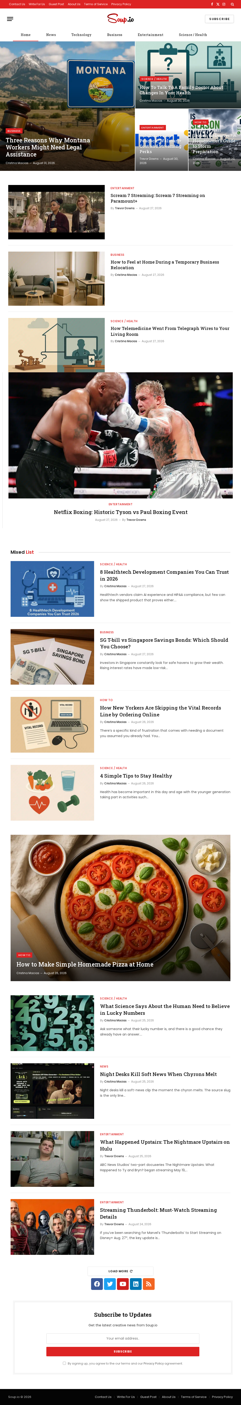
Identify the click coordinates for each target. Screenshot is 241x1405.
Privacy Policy (121, 4)
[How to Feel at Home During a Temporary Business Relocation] (56, 279)
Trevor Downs (149, 159)
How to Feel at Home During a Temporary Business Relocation (165, 264)
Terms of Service (96, 4)
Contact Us (17, 4)
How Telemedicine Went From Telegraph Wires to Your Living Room (170, 331)
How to (201, 122)
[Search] (232, 4)
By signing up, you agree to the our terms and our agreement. (125, 1363)
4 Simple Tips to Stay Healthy (136, 775)
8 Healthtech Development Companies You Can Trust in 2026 (164, 575)
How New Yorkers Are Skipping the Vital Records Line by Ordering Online (160, 711)
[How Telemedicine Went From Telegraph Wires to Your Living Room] (56, 345)
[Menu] (10, 19)
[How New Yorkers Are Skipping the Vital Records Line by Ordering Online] (52, 725)
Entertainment (150, 34)
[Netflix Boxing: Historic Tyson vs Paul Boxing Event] (120, 435)
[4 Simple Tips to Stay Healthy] (52, 793)
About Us (74, 4)
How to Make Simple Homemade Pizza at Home (84, 964)
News (51, 34)
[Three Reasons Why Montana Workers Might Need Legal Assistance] (67, 106)
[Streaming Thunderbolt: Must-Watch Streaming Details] (52, 1227)
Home (26, 34)
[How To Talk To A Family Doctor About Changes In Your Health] (188, 74)
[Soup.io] (120, 18)
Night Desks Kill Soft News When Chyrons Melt (158, 1074)
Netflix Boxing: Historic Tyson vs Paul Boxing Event (121, 512)
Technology (81, 34)
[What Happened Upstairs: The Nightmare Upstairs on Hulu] (52, 1159)
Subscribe (219, 19)
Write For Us (37, 4)
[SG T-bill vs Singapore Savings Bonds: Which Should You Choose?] (52, 657)
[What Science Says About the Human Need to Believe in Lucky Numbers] (52, 1023)
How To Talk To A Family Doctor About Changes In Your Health (181, 90)
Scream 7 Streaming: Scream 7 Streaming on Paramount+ (158, 198)
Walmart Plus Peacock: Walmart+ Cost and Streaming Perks (160, 143)
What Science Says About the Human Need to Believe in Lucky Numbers (165, 1009)
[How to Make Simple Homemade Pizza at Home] (120, 908)
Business (114, 34)
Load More (118, 1271)
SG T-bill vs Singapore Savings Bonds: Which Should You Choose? (164, 643)
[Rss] (149, 1284)
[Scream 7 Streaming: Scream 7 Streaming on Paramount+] (56, 212)
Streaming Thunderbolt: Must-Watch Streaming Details (158, 1213)
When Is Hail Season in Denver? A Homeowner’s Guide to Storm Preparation (215, 140)
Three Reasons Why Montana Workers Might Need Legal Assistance (48, 147)
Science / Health (193, 34)
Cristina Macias (17, 163)
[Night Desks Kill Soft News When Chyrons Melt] (52, 1091)
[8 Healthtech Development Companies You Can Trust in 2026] (52, 589)
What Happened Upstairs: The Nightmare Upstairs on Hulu (165, 1145)
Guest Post (56, 4)
